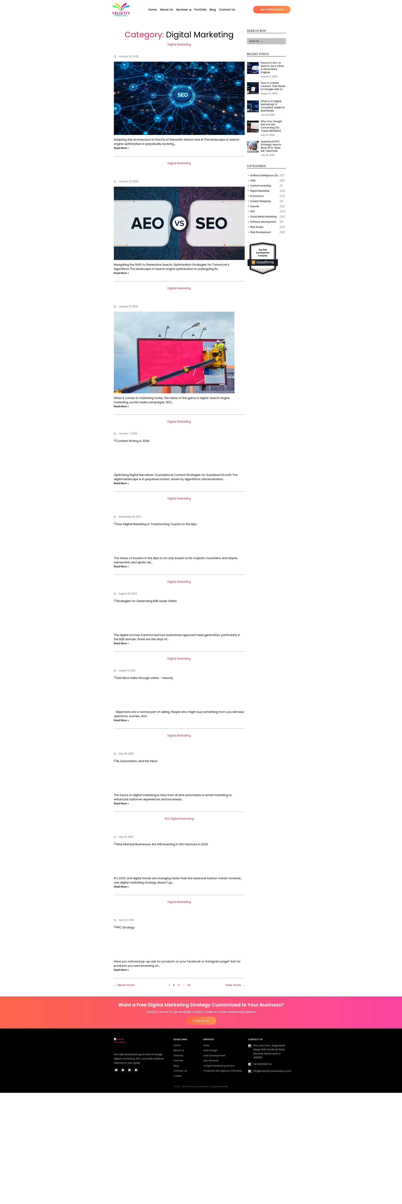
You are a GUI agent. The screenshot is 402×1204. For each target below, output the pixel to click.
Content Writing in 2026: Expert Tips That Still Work (179, 426)
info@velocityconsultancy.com (272, 1071)
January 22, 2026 (129, 181)
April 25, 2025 (126, 920)
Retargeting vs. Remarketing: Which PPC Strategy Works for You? (179, 910)
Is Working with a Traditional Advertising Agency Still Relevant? (179, 296)
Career (178, 1076)
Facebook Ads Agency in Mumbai (222, 1070)
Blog (213, 9)
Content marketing (260, 185)
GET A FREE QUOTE (272, 9)
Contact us (201, 1021)
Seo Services (210, 1060)
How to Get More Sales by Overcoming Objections (179, 663)
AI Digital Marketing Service (218, 1065)
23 (189, 985)
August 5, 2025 (127, 670)
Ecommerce (257, 196)
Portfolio (200, 9)
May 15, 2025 (126, 837)
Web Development (260, 232)
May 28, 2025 (126, 753)
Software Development (263, 221)
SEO (167, 819)
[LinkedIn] (129, 1070)
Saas (206, 1045)
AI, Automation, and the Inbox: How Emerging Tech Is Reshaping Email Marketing (179, 743)
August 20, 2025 (128, 593)
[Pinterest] (136, 1070)
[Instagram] (123, 1070)
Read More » (121, 148)
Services (182, 9)
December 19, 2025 (130, 516)
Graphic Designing (260, 201)
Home (152, 9)
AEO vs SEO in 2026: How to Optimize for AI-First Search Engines (179, 171)
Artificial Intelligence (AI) (264, 175)
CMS (252, 180)
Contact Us (227, 9)
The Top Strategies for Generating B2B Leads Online (179, 586)
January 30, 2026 (129, 56)
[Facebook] (116, 1070)
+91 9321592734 (262, 1064)
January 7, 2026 (128, 433)
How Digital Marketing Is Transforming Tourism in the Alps (179, 506)
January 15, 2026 (128, 306)
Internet (254, 206)
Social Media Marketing (263, 216)
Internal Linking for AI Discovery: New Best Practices (179, 49)
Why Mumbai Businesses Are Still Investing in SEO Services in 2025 (179, 826)
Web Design (256, 227)
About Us (166, 9)
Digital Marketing (179, 44)
